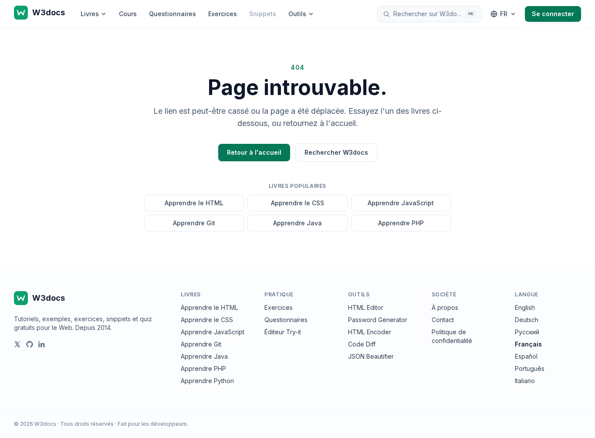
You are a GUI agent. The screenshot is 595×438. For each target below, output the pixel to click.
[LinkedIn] (41, 344)
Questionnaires (172, 13)
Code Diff (361, 344)
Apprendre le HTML (194, 203)
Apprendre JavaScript (401, 203)
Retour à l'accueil (254, 152)
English (525, 307)
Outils (297, 13)
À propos (445, 307)
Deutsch (526, 319)
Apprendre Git (194, 223)
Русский (527, 332)
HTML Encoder (369, 332)
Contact (443, 319)
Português (529, 368)
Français (528, 344)
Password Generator (377, 319)
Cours (128, 13)
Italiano (525, 380)
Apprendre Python (207, 380)
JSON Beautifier (371, 356)
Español (526, 356)
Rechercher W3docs (336, 152)
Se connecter (553, 13)
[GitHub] (29, 344)
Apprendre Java (297, 223)
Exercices (222, 13)
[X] (17, 344)
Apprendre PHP (401, 223)
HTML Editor (365, 307)
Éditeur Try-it (282, 332)
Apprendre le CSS (297, 203)
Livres (90, 13)
